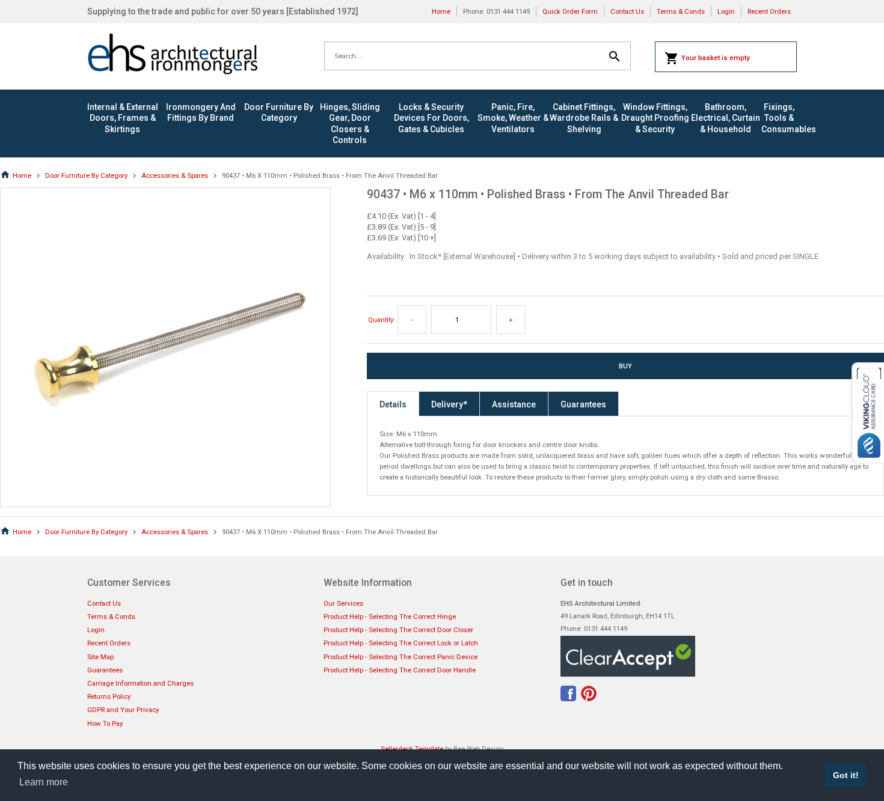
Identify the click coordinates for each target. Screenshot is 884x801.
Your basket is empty (715, 57)
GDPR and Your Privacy (123, 709)
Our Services (343, 603)
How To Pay (105, 723)
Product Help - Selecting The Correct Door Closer (398, 630)
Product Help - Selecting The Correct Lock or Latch (401, 643)
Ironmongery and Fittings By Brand (201, 112)
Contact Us (627, 11)
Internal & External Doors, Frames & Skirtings (122, 117)
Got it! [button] (846, 775)
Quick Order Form (570, 11)
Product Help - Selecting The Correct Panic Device (400, 657)
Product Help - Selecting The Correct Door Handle (400, 670)
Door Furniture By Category (278, 112)
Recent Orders (769, 11)
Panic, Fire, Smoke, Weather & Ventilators (512, 117)
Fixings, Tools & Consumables (779, 117)
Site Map (100, 657)
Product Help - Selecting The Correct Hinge (390, 616)
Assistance (514, 404)
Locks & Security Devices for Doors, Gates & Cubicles (431, 117)
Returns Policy (108, 696)
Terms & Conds (681, 11)
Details (393, 404)
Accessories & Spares (174, 175)
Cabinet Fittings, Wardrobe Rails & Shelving (584, 117)
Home (441, 11)
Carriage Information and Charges (140, 683)
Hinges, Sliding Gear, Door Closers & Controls (350, 123)
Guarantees (583, 404)
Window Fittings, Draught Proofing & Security (655, 117)
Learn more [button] (43, 782)
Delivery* (449, 404)
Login (726, 11)
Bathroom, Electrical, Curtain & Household (725, 117)
